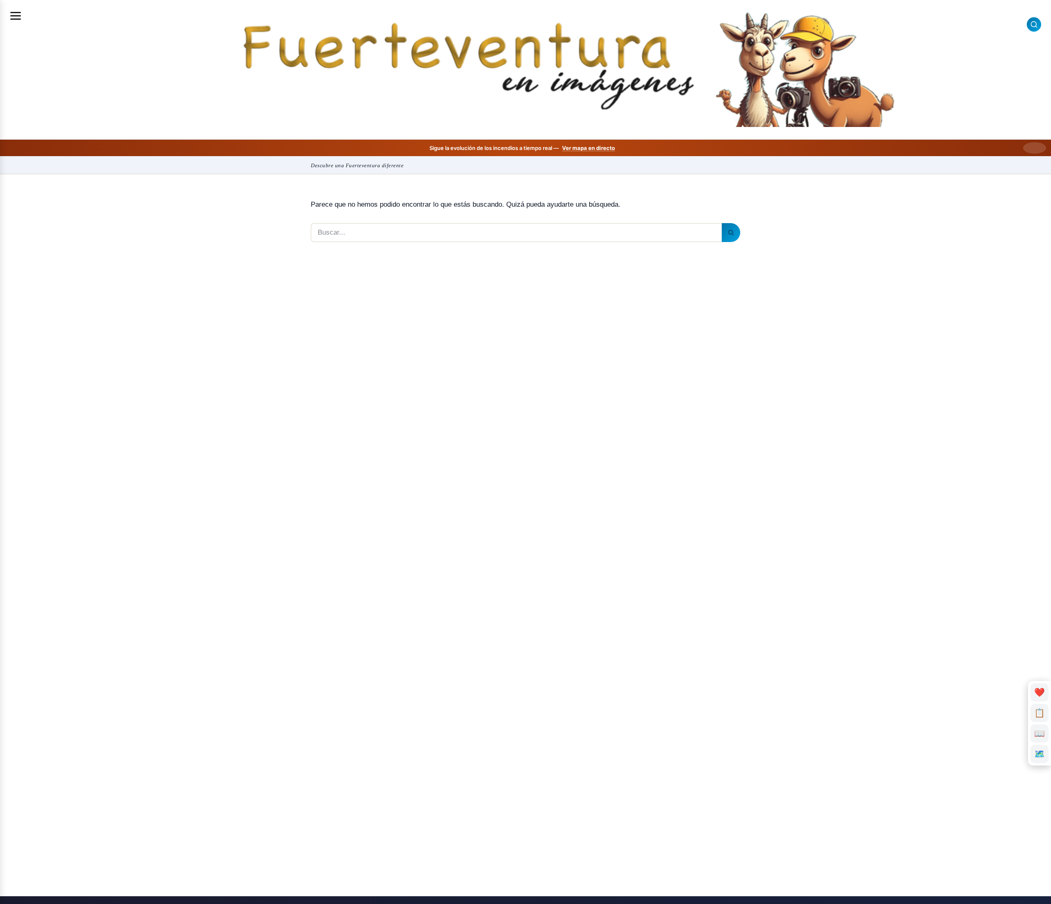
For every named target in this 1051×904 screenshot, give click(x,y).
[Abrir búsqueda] (1034, 24)
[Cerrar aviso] (1034, 148)
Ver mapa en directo (588, 148)
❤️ (1039, 692)
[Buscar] (731, 232)
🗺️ (1039, 754)
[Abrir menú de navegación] (16, 16)
